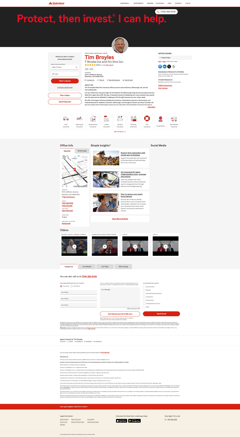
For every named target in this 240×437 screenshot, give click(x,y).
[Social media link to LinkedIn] (164, 66)
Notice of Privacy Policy (77, 422)
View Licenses (163, 88)
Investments (138, 3)
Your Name (64, 292)
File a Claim (65, 95)
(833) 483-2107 (67, 211)
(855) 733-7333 (91, 328)
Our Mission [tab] (87, 266)
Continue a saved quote (65, 87)
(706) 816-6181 (67, 206)
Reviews (150, 3)
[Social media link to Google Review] (174, 66)
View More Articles (120, 219)
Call (159, 61)
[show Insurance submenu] (129, 3)
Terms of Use (63, 422)
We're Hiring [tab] (123, 266)
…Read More (151, 107)
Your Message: (105, 289)
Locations (160, 3)
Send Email (161, 314)
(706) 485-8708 (67, 203)
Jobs (169, 3)
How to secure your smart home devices (131, 195)
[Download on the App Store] (121, 421)
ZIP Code (55, 74)
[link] (57, 3)
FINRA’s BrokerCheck (165, 85)
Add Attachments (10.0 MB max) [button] (120, 314)
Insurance (125, 3)
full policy (66, 387)
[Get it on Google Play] (134, 421)
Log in (187, 3)
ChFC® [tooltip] (91, 69)
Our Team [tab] (105, 266)
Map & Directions (69, 197)
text (164, 61)
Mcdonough (66, 223)
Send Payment (65, 102)
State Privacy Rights (93, 422)
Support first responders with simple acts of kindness (133, 154)
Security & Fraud (76, 419)
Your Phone (76, 286)
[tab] (67, 151)
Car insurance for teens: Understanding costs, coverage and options (133, 174)
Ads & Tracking (64, 419)
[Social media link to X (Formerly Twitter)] (169, 66)
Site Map (62, 424)
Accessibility (90, 419)
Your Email (66, 286)
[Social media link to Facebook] (160, 66)
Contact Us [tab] (69, 267)
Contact (178, 3)
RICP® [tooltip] (87, 69)
